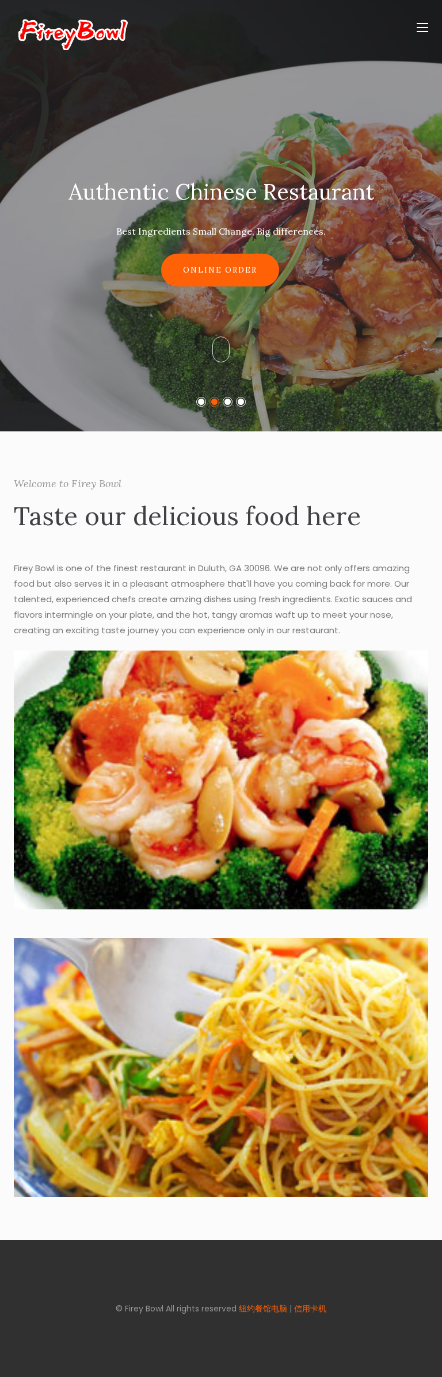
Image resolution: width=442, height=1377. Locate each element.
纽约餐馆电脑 (263, 1308)
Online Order (220, 270)
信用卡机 (310, 1308)
